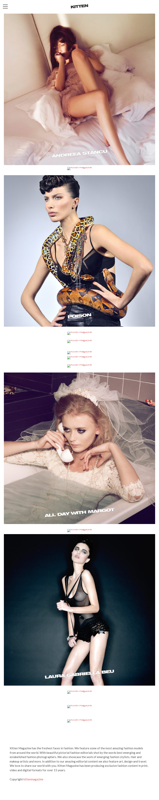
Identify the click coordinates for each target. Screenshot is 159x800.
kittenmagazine (33, 779)
